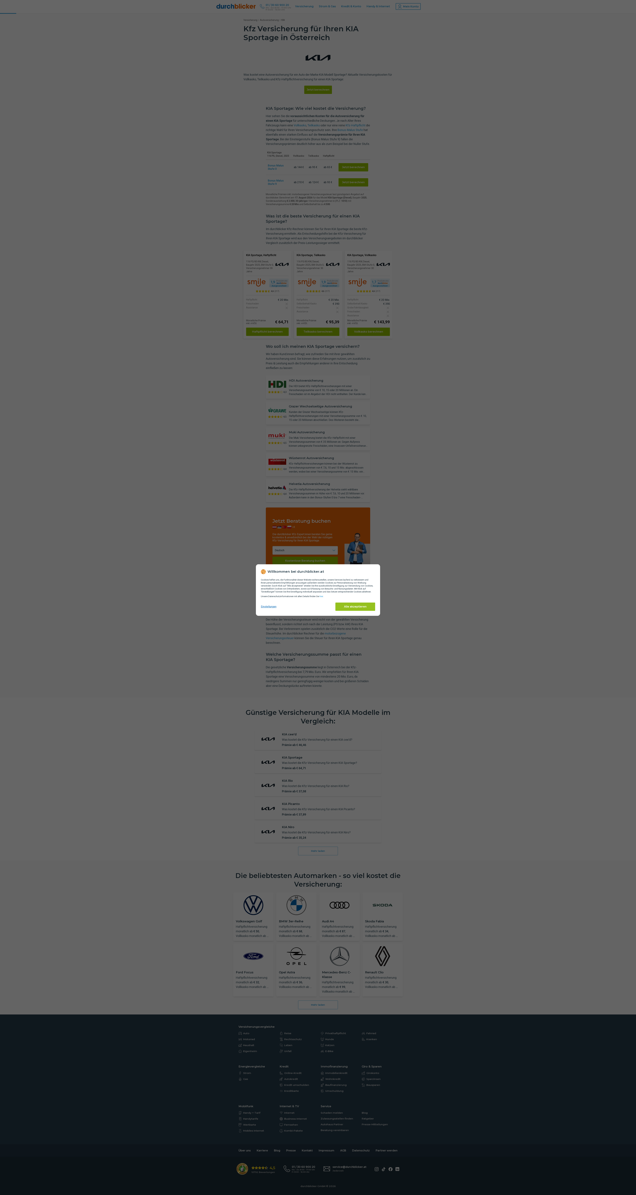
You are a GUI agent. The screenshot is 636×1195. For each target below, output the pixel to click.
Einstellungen (268, 606)
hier (321, 596)
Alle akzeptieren (355, 606)
